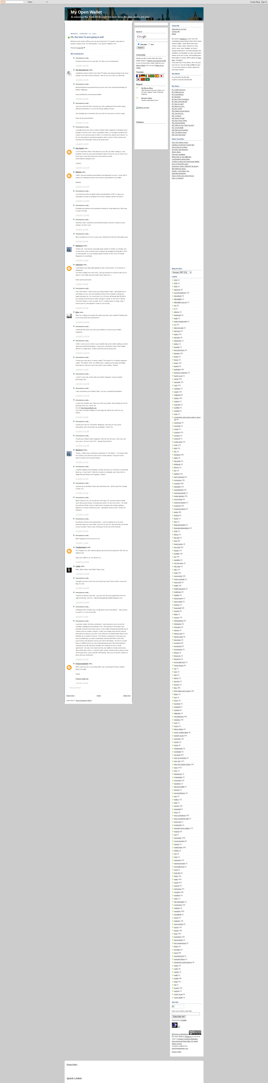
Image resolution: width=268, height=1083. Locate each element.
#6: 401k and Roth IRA (179, 101)
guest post (177, 582)
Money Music (176, 152)
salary (176, 879)
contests (177, 432)
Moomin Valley (146, 98)
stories (176, 930)
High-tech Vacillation (178, 154)
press (176, 812)
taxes (176, 933)
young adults (178, 997)
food (175, 541)
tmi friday (177, 949)
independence (179, 621)
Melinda (78, 172)
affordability (178, 299)
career (176, 379)
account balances (180, 293)
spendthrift (177, 914)
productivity (178, 825)
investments (178, 649)
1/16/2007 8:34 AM (82, 241)
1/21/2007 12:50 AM (82, 602)
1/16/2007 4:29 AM (82, 229)
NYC (175, 771)
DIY (175, 470)
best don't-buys (179, 350)
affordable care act (180, 302)
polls (175, 803)
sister (176, 898)
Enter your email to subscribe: (182, 1011)
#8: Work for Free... (178, 106)
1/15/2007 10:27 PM (82, 186)
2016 (175, 283)
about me (177, 289)
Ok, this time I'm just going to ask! (87, 37)
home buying (178, 598)
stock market (178, 924)
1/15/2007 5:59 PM (82, 99)
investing (177, 643)
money (176, 726)
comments (177, 423)
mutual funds (178, 748)
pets (175, 796)
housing (176, 611)
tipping (176, 946)
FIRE (176, 531)
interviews (177, 640)
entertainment (178, 490)
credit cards (178, 442)
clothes (176, 398)
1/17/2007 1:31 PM (82, 462)
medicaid (177, 707)
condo (176, 429)
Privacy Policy (176, 1052)
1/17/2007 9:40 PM (82, 531)
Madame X (79, 246)
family (176, 512)
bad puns (177, 331)
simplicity (177, 895)
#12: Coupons (176, 116)
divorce (176, 467)
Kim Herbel (80, 148)
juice (175, 672)
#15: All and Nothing (178, 123)
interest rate (178, 633)
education (177, 486)
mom (175, 723)
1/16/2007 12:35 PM (82, 353)
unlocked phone (179, 959)
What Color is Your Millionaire (181, 157)
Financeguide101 (82, 663)
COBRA (177, 407)
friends (176, 550)
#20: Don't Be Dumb (178, 135)
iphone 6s (177, 659)
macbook (177, 704)
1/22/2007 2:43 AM (82, 616)
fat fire (176, 518)
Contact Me (176, 31)
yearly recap (178, 994)
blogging (177, 353)
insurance (177, 627)
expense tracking (180, 502)
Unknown (79, 264)
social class (178, 905)
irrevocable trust (179, 662)
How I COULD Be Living (180, 164)
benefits (176, 347)
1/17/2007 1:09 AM (82, 417)
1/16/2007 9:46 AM (82, 284)
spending (177, 911)
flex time (177, 538)
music (176, 745)
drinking (176, 474)
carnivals (177, 382)
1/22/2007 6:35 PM (82, 659)
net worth (177, 755)
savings (176, 886)
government (178, 576)
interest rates (178, 637)
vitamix (176, 972)
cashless (177, 388)
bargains (177, 337)
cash (175, 385)
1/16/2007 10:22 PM (82, 395)
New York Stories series (180, 142)
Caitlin (78, 566)
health (176, 585)
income (176, 617)
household (177, 608)
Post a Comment (75, 687)
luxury (176, 700)
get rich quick (178, 563)
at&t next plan (178, 328)
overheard (177, 780)
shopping (177, 892)
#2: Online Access (178, 92)
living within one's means (182, 691)
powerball (177, 809)
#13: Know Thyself (178, 118)
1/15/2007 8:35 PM (82, 144)
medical (176, 710)
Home (99, 695)
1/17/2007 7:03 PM (82, 493)
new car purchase (180, 758)
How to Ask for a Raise (179, 147)
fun (175, 557)
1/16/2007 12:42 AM (82, 215)
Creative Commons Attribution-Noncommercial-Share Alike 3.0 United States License (185, 1041)
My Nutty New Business (180, 149)
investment (177, 646)
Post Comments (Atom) (84, 700)
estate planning (179, 496)
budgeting (177, 369)
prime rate (177, 822)
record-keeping (179, 841)
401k (175, 286)
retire (176, 857)
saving (176, 882)
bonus (176, 360)
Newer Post (70, 695)
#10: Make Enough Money (181, 111)
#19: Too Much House (179, 132)
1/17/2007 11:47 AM (82, 431)
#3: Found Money (178, 94)
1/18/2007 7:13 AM (82, 543)
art (175, 324)
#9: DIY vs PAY (177, 109)
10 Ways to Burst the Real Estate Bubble (185, 161)
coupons (177, 435)
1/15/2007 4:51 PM (82, 80)
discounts (177, 461)
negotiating (177, 752)
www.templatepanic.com (180, 1048)
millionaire (177, 713)
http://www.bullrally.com (89, 408)
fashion (176, 515)
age (175, 305)
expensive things (180, 509)
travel (176, 953)
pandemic (177, 783)
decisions (177, 454)
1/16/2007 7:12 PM (82, 369)
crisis (176, 445)
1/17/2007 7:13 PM (82, 514)
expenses (177, 506)
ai (174, 309)
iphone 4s (177, 656)
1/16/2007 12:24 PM (82, 336)
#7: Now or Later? (178, 104)
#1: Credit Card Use (178, 90)
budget (176, 366)
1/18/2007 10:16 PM (82, 574)
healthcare (177, 592)
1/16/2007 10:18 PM (82, 384)
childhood (177, 395)
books (176, 363)
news (176, 767)
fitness (176, 534)
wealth (176, 978)
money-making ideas (181, 732)
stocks (176, 927)
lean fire (176, 681)
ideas (176, 614)
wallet (176, 975)
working (176, 991)
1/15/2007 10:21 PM (82, 168)
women (176, 988)
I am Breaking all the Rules (181, 159)
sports (176, 918)
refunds (176, 844)
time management (180, 943)
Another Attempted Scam (149, 100)
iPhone (176, 652)
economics (177, 480)
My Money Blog (147, 88)
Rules (176, 876)
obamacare (178, 774)
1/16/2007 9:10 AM (82, 260)
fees (175, 522)
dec (175, 451)
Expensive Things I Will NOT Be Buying (185, 166)
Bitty (77, 312)
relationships (178, 847)
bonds (176, 356)
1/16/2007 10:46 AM (82, 322)
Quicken (177, 831)
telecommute (178, 940)
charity (176, 392)
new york (177, 761)
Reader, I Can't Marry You (180, 171)
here (199, 58)
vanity (176, 969)
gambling (177, 560)
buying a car (178, 376)
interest (176, 630)
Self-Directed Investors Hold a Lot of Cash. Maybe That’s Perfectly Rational (152, 92)
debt (175, 448)
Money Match (178, 729)
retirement (177, 860)
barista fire (177, 341)
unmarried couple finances (183, 962)
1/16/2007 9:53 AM (82, 308)
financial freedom (180, 525)
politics (176, 799)
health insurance (179, 589)
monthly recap (179, 735)
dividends (177, 464)
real (175, 835)
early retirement (179, 477)
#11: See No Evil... (178, 113)
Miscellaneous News (179, 169)
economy (177, 483)
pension (176, 790)
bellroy (176, 344)
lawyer (176, 678)
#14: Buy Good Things (179, 120)
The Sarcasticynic (82, 70)
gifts (175, 569)
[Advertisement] (99, 27)
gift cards (177, 566)
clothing (176, 401)
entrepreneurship (180, 493)
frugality (176, 553)
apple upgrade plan (180, 321)
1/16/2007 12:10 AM (82, 201)
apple (176, 318)
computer (177, 426)
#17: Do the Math (177, 127)
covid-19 (177, 438)
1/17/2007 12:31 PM (82, 445)
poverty (176, 806)
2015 (175, 280)
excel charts (178, 499)
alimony (176, 312)
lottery (176, 694)
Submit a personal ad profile (156, 61)
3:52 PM (80, 48)
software (177, 908)
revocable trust (179, 866)
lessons (176, 684)
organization (178, 777)
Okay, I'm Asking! (178, 178)
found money (178, 544)
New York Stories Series (182, 764)
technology (177, 937)
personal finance (179, 793)
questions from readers (182, 828)
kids (175, 675)
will (175, 985)
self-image (177, 889)
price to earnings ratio (181, 818)
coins (176, 414)
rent (175, 854)
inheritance (177, 624)
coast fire (177, 404)
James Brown (178, 665)
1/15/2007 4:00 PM (82, 65)
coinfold (176, 411)
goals (176, 573)
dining (176, 458)
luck (175, 697)
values (176, 965)
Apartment (177, 315)
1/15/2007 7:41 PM (82, 122)
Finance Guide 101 (82, 679)
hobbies (176, 595)
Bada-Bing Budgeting (179, 173)
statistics (177, 921)
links (175, 688)
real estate (177, 838)
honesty (177, 605)
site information (179, 902)
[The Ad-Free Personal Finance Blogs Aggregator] (142, 107)
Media (174, 34)
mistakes (177, 720)
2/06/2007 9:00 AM (82, 683)
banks (176, 334)
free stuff (177, 547)
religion (176, 850)
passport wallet (179, 787)
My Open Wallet (86, 12)
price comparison (180, 815)
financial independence (181, 528)
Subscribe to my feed (179, 29)
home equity (178, 601)
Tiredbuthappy (81, 547)
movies (176, 742)
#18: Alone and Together (180, 130)
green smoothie (179, 579)
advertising (177, 296)
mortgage (177, 739)
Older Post (127, 695)
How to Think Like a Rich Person (183, 176)
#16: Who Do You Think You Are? (183, 125)
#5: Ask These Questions (180, 99)
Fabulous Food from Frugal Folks (183, 145)
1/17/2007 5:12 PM (82, 479)
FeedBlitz (183, 1020)
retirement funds (179, 863)
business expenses (180, 372)
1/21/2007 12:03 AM (82, 588)
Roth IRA (177, 873)
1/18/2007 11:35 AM (82, 562)
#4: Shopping (176, 97)
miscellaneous (179, 716)
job (175, 668)
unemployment (179, 956)
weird (176, 981)
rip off (176, 870)
